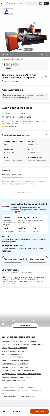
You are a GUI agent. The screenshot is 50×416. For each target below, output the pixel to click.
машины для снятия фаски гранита (16, 360)
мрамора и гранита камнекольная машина (19, 341)
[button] (13, 59)
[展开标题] (42, 78)
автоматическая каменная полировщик (18, 370)
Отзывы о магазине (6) (12, 175)
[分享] (46, 76)
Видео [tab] (21, 49)
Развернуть (25, 325)
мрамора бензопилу (10, 377)
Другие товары (37, 259)
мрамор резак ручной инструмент (15, 367)
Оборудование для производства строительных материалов (22, 391)
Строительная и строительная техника (17, 387)
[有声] (42, 55)
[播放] (3, 55)
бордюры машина (9, 374)
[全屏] (46, 55)
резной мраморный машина (13, 354)
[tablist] (25, 49)
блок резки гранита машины (13, 380)
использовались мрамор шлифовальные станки (22, 344)
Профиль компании (13, 259)
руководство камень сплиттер (14, 348)
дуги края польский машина (13, 351)
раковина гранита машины (12, 357)
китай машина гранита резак (29, 374)
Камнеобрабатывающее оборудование (20, 396)
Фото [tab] (28, 49)
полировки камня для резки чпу (15, 364)
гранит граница (25, 377)
